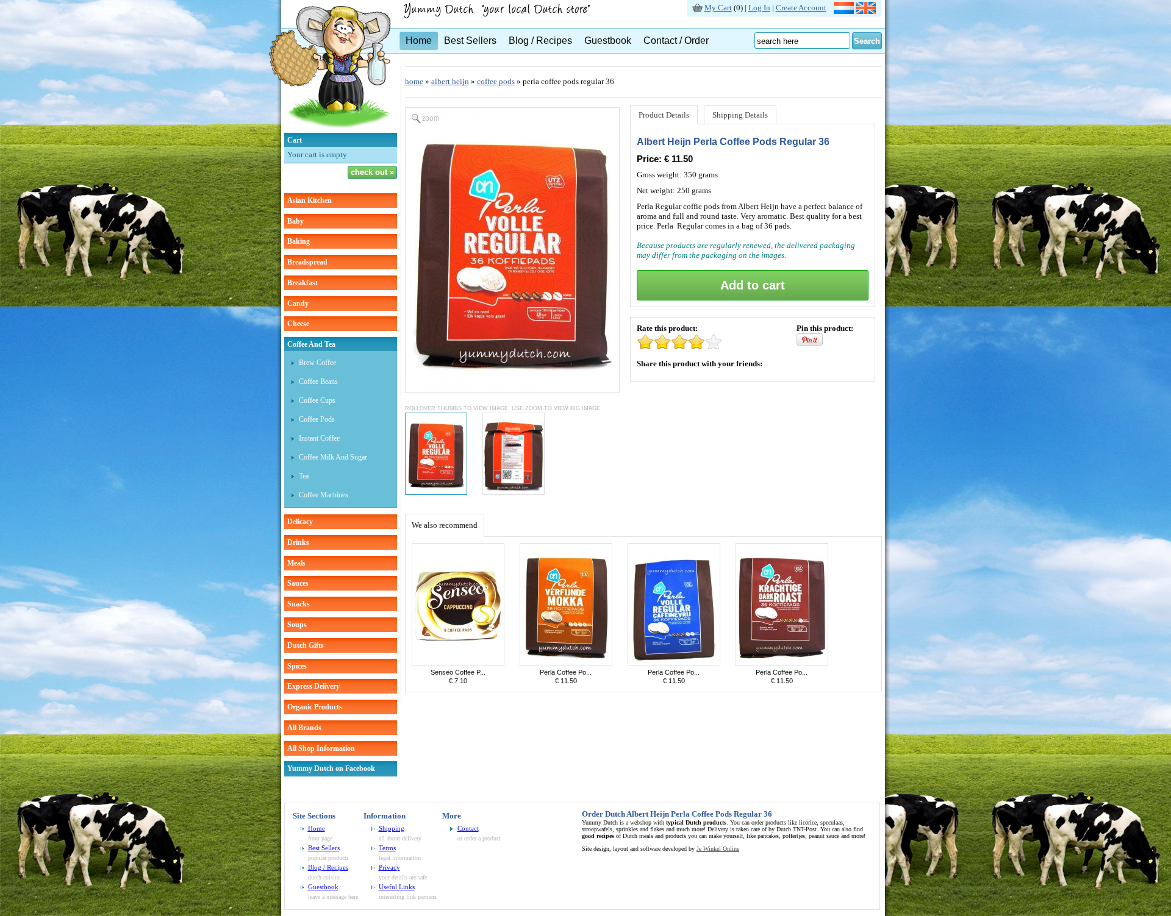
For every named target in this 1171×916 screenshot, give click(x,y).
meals (296, 563)
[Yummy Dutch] (330, 130)
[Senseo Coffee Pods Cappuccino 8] (458, 663)
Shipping (391, 828)
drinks (298, 542)
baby (295, 221)
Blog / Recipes (540, 40)
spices (297, 666)
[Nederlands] (844, 11)
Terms (387, 847)
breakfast (302, 283)
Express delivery (313, 686)
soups (297, 624)
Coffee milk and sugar (333, 457)
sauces (298, 583)
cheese (298, 323)
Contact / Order (676, 40)
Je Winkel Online (718, 848)
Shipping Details (740, 114)
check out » (372, 172)
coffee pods (496, 81)
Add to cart (752, 285)
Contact (468, 828)
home (414, 81)
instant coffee (319, 438)
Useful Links (397, 886)
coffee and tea (311, 344)
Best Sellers (470, 40)
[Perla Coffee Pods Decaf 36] (674, 663)
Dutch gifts (305, 645)
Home (419, 40)
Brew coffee (317, 362)
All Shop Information (321, 748)
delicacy (300, 521)
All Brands (304, 727)
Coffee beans (318, 381)
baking (298, 241)
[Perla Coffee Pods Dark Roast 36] (782, 663)
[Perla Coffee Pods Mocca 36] (566, 663)
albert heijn (450, 81)
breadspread (307, 262)
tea (304, 476)
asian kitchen (309, 200)
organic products (314, 707)
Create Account (801, 7)
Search (867, 41)
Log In (759, 7)
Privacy (389, 867)
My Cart (718, 7)
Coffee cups (317, 400)
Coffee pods (317, 419)
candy (298, 303)
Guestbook (607, 40)
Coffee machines (323, 495)
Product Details (664, 114)
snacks (298, 604)
